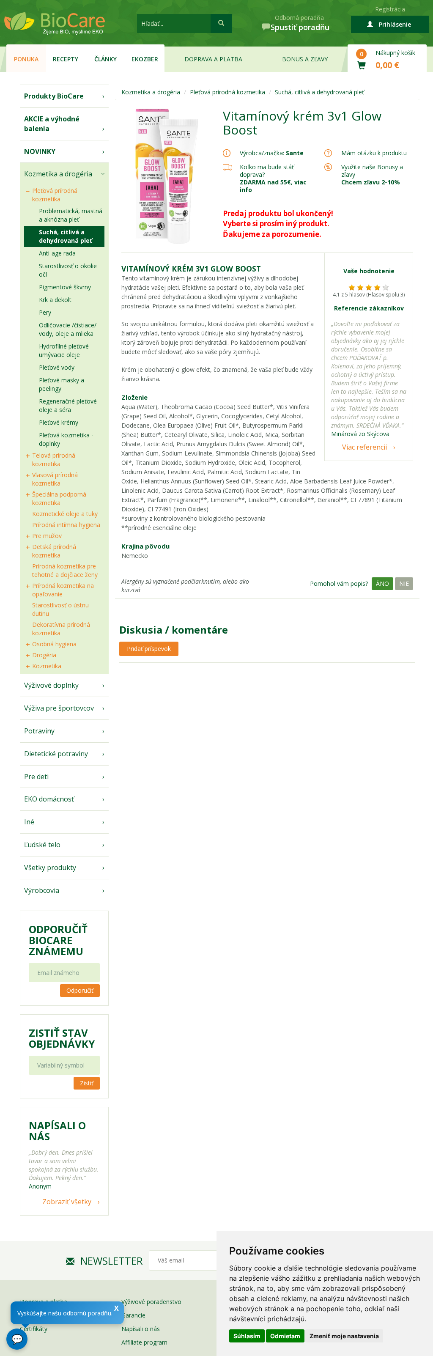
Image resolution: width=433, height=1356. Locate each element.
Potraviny (39, 731)
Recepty (65, 59)
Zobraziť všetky (66, 1201)
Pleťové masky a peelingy (61, 384)
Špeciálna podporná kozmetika (59, 498)
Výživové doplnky (51, 685)
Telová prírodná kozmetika (53, 459)
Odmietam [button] (285, 1336)
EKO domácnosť (49, 799)
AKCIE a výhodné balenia (51, 123)
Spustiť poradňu (300, 27)
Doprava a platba (213, 59)
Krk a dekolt (55, 300)
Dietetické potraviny (56, 753)
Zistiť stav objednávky (62, 1038)
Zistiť (86, 1083)
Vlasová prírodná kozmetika (55, 479)
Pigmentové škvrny (65, 287)
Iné (29, 821)
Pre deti (36, 776)
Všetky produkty (50, 867)
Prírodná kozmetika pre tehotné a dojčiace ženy (65, 570)
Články (105, 59)
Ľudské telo (42, 844)
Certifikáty (33, 1329)
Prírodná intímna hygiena (66, 525)
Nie (404, 583)
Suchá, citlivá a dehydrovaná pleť (65, 236)
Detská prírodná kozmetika (54, 551)
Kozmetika (46, 666)
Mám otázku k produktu (374, 153)
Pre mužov (47, 536)
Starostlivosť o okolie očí (68, 270)
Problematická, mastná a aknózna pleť (70, 215)
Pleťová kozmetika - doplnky (66, 439)
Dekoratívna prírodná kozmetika (61, 628)
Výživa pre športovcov (59, 708)
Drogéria (44, 655)
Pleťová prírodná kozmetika (54, 195)
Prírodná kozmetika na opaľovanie (63, 590)
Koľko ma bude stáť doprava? (267, 170)
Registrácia (390, 9)
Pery (45, 312)
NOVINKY (39, 151)
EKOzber (145, 59)
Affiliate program (144, 1342)
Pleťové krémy (58, 422)
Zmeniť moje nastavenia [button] (344, 1336)
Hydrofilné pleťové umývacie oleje (64, 350)
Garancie (133, 1315)
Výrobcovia (41, 890)
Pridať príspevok (149, 649)
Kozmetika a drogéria (58, 173)
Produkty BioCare (54, 96)
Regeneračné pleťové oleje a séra (68, 405)
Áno (382, 583)
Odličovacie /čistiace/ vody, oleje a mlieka (67, 329)
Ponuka (26, 59)
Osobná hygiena (54, 644)
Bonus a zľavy (305, 59)
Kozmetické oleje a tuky (65, 514)
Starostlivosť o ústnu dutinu (60, 609)
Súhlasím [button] (246, 1336)
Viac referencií (364, 447)
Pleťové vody (56, 367)
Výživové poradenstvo (151, 1302)
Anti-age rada (57, 253)
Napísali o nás (140, 1329)
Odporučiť (79, 990)
